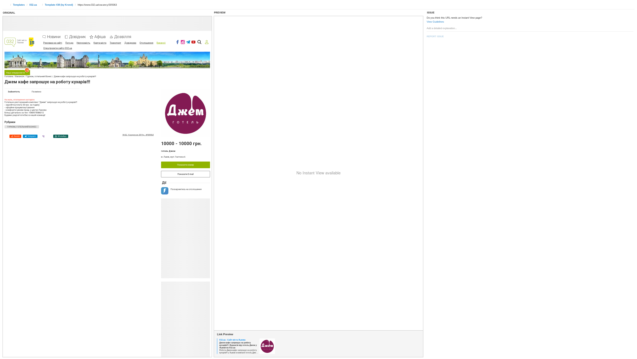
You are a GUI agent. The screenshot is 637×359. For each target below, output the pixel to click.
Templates (19, 4)
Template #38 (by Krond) (59, 4)
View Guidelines (435, 21)
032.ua (33, 4)
